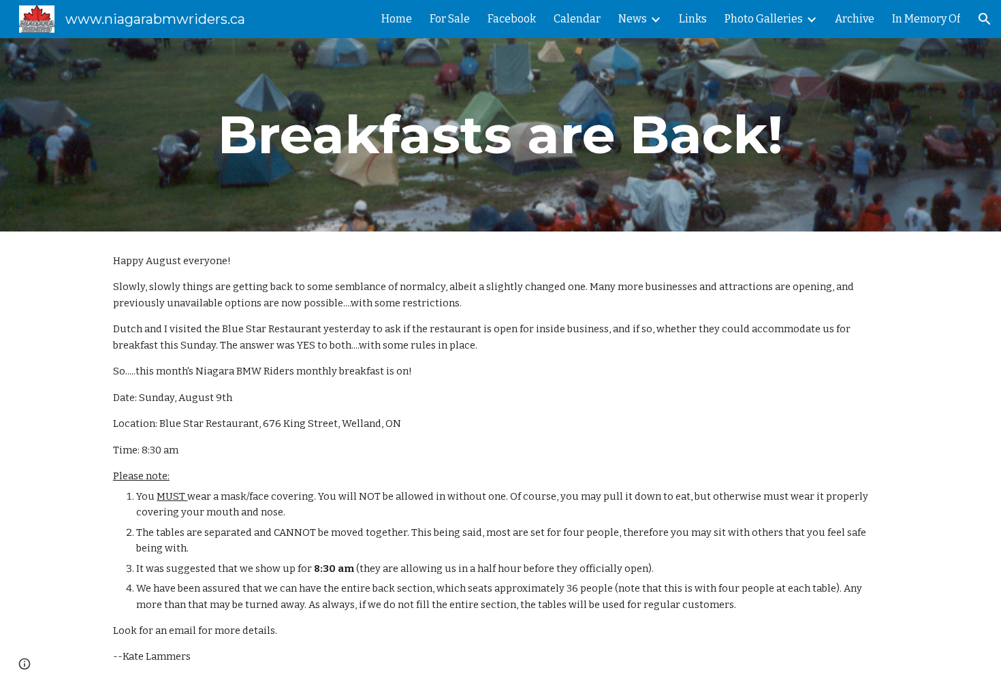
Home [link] (396, 18)
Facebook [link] (512, 18)
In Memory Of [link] (926, 18)
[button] (984, 19)
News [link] (632, 18)
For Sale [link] (450, 18)
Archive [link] (854, 18)
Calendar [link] (577, 18)
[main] (500, 135)
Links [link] (693, 18)
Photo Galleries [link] (764, 18)
